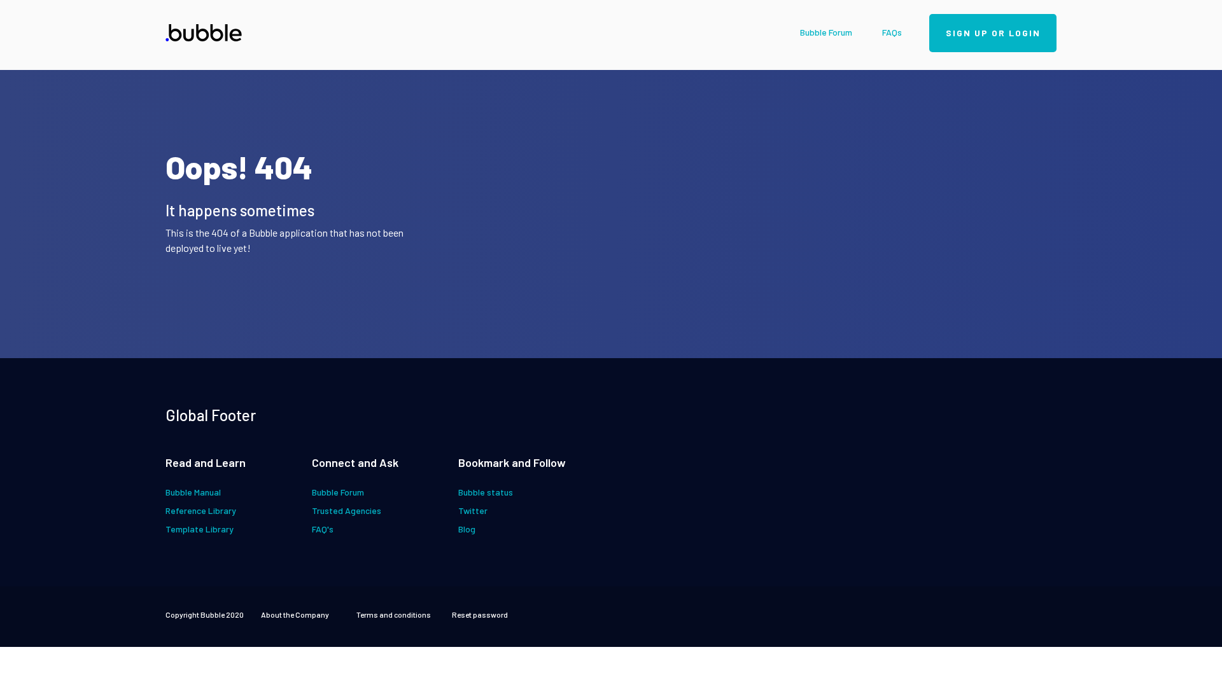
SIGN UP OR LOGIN (993, 32)
